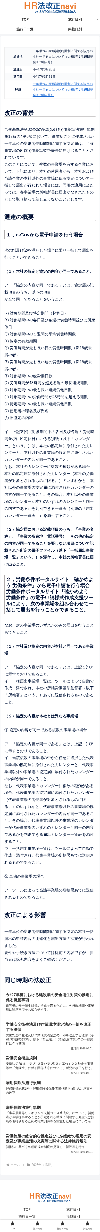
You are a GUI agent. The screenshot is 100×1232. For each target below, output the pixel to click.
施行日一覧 (26, 1216)
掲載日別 (73, 1216)
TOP (27, 1209)
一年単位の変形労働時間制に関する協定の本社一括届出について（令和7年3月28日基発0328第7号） (63, 89)
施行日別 (73, 1209)
